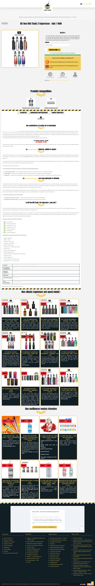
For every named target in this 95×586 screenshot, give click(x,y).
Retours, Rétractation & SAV (33, 558)
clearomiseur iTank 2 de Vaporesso (31, 178)
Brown (19, 265)
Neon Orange (29, 265)
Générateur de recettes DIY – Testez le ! (58, 538)
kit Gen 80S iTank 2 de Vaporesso (10, 131)
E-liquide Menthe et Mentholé (56, 564)
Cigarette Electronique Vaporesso (51, 17)
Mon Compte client (8, 538)
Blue (17, 265)
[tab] (22, 113)
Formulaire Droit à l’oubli (32, 552)
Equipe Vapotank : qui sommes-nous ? (35, 541)
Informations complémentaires (39, 113)
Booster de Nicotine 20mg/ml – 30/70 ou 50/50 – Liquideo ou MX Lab (29, 437)
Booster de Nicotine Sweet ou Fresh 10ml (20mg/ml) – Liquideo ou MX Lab (68, 482)
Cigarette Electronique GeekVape (57, 549)
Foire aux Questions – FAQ (33, 560)
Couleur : (47, 42)
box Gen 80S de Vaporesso (32, 149)
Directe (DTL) (15, 277)
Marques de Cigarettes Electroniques (36, 17)
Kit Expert (6, 551)
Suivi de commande (8, 545)
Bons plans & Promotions (55, 541)
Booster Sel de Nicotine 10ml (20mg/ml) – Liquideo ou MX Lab (10, 482)
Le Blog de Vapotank (77, 538)
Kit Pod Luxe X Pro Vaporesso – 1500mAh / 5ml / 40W (50, 353)
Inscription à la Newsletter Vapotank (35, 545)
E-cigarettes (25, 17)
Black (14, 265)
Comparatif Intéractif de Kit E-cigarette (58, 540)
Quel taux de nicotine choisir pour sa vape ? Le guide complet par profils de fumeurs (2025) (82, 551)
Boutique (21, 17)
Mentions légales (30, 547)
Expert (14, 281)
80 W (14, 275)
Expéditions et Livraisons (9, 541)
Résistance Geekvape (54, 560)
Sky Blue (25, 265)
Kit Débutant (6, 547)
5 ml (14, 267)
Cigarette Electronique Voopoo (57, 547)
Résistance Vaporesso (55, 553)
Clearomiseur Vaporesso (55, 551)
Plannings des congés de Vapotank (34, 543)
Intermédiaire (18, 281)
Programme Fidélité (8, 543)
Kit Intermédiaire (7, 549)
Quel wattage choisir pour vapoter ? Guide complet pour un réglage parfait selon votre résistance (82, 546)
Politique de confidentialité (33, 551)
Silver (22, 265)
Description (23, 113)
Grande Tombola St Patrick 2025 (11, 553)
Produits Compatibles (58, 113)
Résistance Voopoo (54, 556)
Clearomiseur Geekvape (55, 558)
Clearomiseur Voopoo (55, 555)
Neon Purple (35, 265)
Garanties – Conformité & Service (34, 556)
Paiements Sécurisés (8, 540)
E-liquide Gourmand (54, 566)
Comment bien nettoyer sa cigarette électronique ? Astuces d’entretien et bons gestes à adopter (82, 567)
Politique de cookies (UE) (32, 554)
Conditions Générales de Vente (33, 549)
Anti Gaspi (52, 543)
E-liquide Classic (53, 562)
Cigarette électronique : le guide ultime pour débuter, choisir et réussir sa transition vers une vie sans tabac (82, 541)
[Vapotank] (47, 5)
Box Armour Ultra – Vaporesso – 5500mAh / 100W (30, 390)
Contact (28, 562)
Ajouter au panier (53, 50)
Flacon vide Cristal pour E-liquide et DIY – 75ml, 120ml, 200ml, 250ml (48, 482)
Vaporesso (15, 271)
